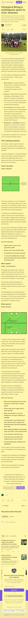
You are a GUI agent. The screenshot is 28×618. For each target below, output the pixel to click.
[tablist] (8, 516)
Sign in (24, 2)
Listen (24, 25)
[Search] (25, 536)
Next (23, 505)
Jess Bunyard (8, 24)
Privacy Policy (19, 602)
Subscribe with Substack (15, 596)
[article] (14, 545)
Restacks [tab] (11, 516)
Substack (6, 614)
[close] (23, 568)
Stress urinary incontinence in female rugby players (9, 557)
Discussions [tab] (13, 536)
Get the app (22, 611)
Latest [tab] (7, 536)
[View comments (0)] (8, 29)
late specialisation (15, 125)
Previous (6, 505)
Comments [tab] (5, 516)
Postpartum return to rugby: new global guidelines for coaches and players (9, 542)
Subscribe (19, 2)
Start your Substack (10, 611)
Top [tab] (3, 536)
